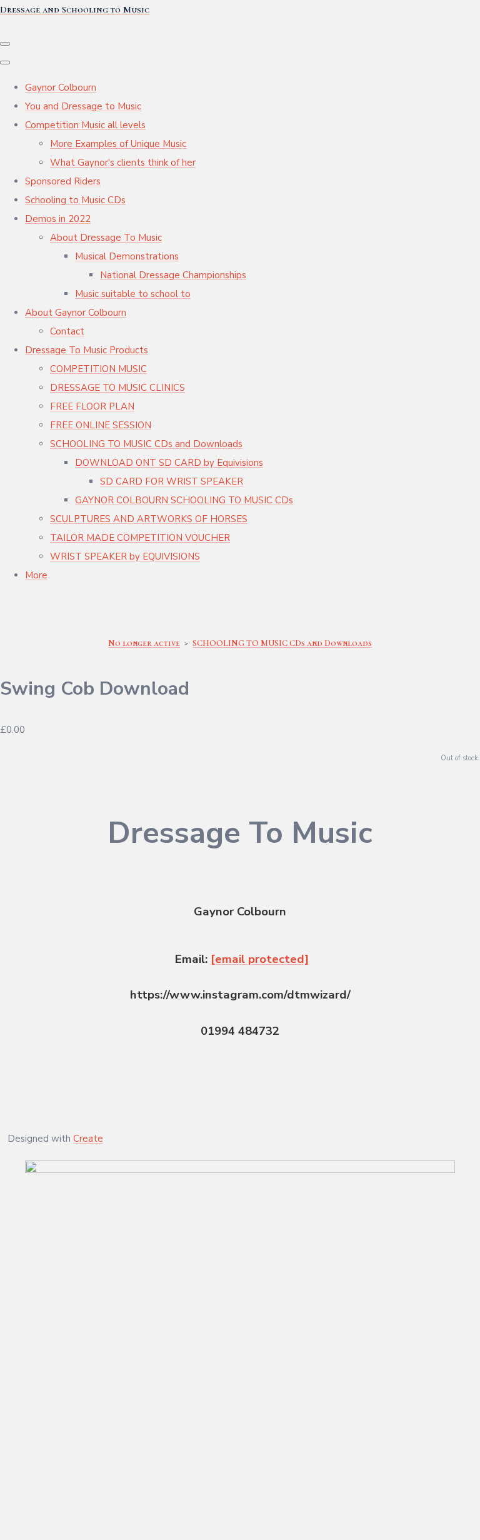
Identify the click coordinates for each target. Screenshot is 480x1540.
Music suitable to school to (133, 294)
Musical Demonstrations (127, 256)
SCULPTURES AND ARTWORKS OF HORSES (149, 519)
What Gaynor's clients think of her (123, 162)
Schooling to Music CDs (75, 200)
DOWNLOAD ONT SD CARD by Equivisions (169, 462)
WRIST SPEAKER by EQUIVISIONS (125, 556)
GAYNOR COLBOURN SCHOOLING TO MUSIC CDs (184, 500)
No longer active (144, 643)
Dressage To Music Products (86, 350)
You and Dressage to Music (83, 106)
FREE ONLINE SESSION (100, 425)
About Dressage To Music (106, 237)
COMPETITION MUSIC (98, 369)
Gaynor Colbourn (60, 87)
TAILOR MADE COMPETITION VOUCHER (140, 537)
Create (88, 1138)
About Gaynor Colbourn (75, 312)
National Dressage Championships (173, 275)
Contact (67, 331)
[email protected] (260, 959)
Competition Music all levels (85, 125)
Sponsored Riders (63, 181)
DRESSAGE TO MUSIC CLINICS (117, 387)
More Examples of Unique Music (118, 144)
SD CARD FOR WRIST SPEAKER (171, 481)
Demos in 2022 (58, 219)
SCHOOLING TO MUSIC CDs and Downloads (146, 444)
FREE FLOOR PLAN (92, 406)
